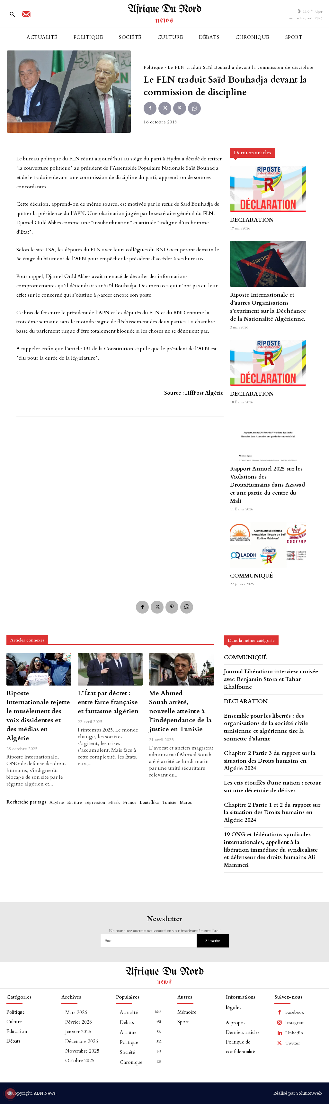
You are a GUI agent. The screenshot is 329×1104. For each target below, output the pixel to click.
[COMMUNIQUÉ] (268, 545)
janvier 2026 (78, 1031)
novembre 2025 (82, 1051)
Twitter (292, 1043)
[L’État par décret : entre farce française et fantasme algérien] (110, 669)
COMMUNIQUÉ (251, 575)
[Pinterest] (179, 108)
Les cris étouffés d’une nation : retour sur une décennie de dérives (272, 786)
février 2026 (78, 1022)
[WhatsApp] (194, 108)
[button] (12, 14)
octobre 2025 (79, 1060)
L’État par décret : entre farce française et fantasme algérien (108, 702)
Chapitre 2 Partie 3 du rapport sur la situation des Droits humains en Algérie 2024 (270, 760)
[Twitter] (164, 108)
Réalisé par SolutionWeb (297, 1093)
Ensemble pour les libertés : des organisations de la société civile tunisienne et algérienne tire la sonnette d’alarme (266, 727)
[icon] (26, 16)
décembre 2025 (81, 1041)
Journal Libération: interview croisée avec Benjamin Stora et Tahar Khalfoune (271, 679)
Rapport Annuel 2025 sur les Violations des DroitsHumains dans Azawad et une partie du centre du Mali (267, 485)
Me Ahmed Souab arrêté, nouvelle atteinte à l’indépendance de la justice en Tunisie (180, 711)
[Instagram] (279, 1023)
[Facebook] (150, 108)
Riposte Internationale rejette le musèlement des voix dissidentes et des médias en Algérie (38, 715)
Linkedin (294, 1033)
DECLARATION (252, 220)
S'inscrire (212, 940)
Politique (153, 67)
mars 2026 (76, 1012)
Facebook (294, 1012)
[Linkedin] (279, 1033)
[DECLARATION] (268, 189)
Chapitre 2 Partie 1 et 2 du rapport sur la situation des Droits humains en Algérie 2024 (272, 812)
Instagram (295, 1022)
